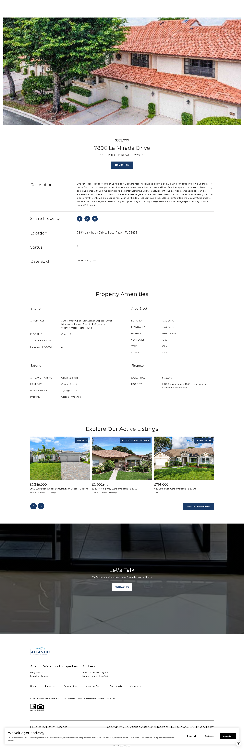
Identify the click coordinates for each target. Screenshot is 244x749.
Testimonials (116, 686)
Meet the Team (93, 686)
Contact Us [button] (122, 587)
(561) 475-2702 (37, 672)
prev (33, 506)
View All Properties (198, 506)
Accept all (228, 736)
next (41, 506)
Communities (70, 686)
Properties (50, 686)
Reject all (191, 736)
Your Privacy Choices (122, 746)
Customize (209, 736)
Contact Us (135, 686)
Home (33, 686)
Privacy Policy (205, 727)
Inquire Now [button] (122, 165)
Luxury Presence (56, 727)
